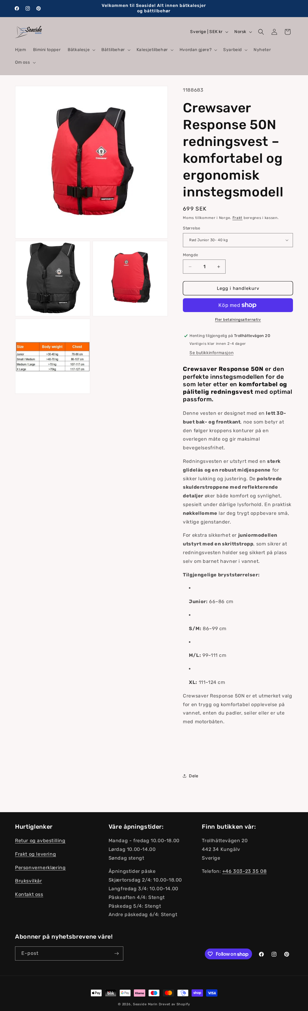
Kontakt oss (29, 894)
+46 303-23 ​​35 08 (244, 871)
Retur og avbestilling (40, 840)
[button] (81, 50)
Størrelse (191, 228)
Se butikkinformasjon (211, 352)
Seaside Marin (145, 1004)
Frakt (238, 218)
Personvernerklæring (40, 867)
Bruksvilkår (28, 881)
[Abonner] (116, 953)
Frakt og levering (35, 854)
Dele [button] (193, 776)
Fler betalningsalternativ (238, 319)
